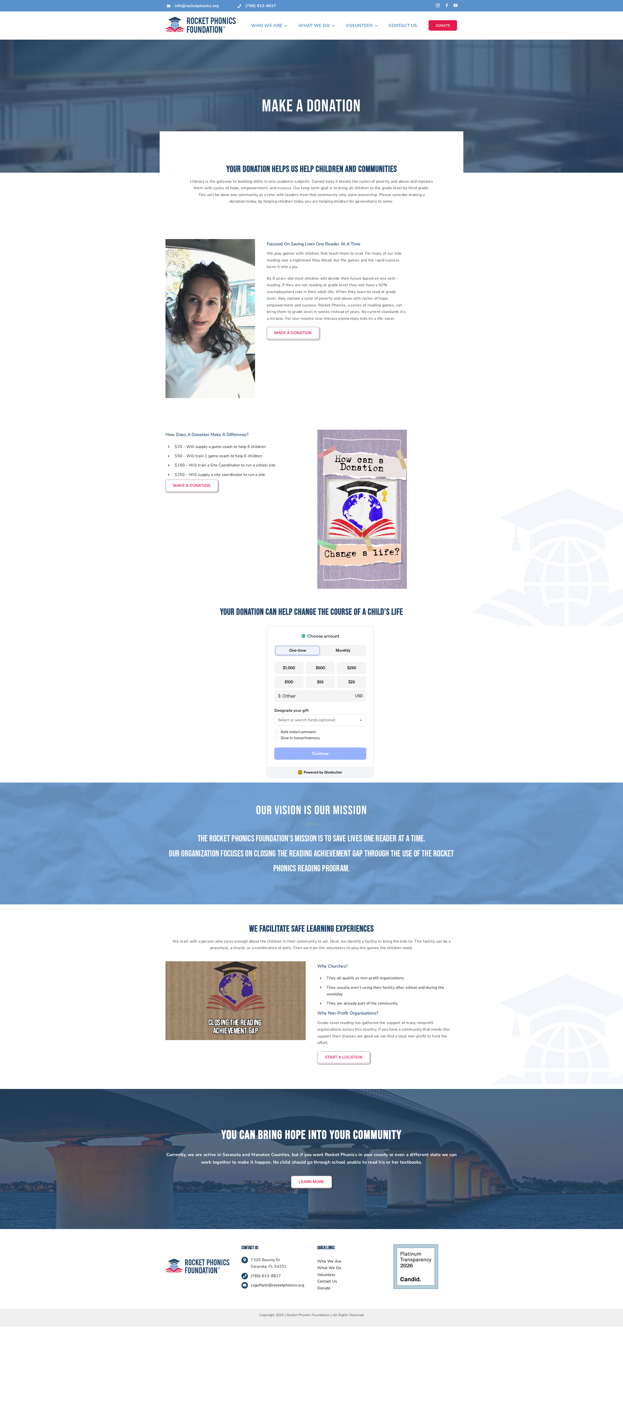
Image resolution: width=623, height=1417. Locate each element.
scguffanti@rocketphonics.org (277, 1285)
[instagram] (438, 5)
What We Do (329, 1268)
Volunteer (326, 1274)
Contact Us (327, 1281)
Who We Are (329, 1261)
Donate (323, 1288)
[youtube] (456, 5)
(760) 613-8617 (266, 1276)
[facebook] (447, 5)
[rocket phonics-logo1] (197, 1260)
